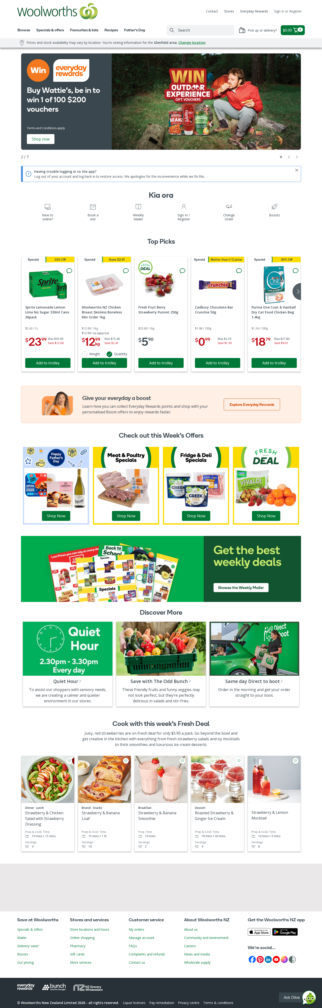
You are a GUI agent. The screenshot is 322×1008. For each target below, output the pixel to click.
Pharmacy (77, 946)
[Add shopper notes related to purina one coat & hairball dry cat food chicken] (296, 271)
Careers (190, 946)
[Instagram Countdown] (284, 959)
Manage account (141, 937)
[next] (297, 291)
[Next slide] (297, 157)
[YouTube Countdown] (276, 959)
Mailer (22, 937)
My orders (136, 929)
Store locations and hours (89, 929)
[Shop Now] (56, 485)
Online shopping (82, 937)
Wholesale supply (197, 962)
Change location (192, 42)
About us (191, 929)
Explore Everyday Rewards (252, 404)
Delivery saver (28, 946)
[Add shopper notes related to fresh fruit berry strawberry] (182, 271)
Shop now (41, 139)
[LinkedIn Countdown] (268, 959)
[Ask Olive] (309, 998)
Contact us (137, 962)
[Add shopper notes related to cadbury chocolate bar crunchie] (239, 271)
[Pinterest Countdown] (260, 959)
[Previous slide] (289, 157)
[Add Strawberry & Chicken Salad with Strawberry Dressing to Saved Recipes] (69, 761)
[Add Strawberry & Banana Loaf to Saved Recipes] (126, 761)
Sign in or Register (288, 11)
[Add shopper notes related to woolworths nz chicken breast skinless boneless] (126, 271)
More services (80, 962)
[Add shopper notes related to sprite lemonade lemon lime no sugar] (69, 271)
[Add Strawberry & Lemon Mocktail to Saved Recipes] (296, 761)
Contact (212, 11)
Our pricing (25, 962)
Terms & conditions (218, 1002)
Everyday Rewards (254, 11)
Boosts (22, 954)
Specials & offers (30, 929)
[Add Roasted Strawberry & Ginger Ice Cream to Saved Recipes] (239, 761)
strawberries (112, 733)
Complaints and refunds (147, 954)
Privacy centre (188, 1002)
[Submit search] (172, 30)
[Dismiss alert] (297, 170)
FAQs (133, 946)
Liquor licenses (134, 1002)
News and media (197, 954)
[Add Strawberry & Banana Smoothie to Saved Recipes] (182, 761)
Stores (229, 11)
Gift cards (77, 954)
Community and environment (206, 937)
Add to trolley (48, 363)
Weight (94, 354)
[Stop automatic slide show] (281, 157)
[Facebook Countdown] (252, 959)
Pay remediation (161, 1002)
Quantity (120, 354)
